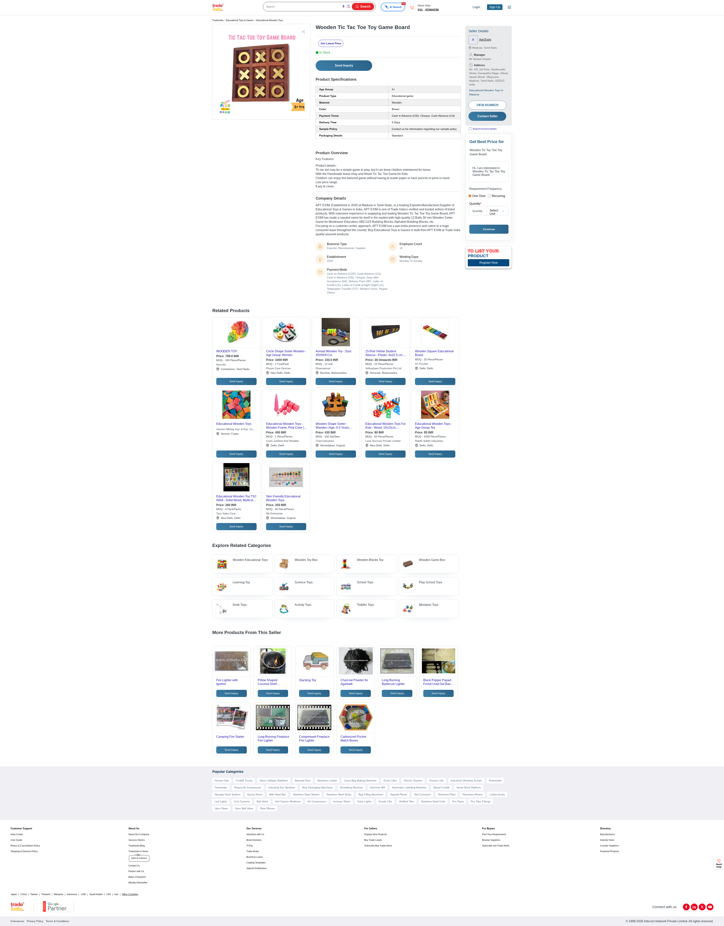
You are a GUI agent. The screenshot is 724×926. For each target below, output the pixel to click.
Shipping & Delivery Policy (24, 851)
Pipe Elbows (267, 808)
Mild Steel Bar (277, 794)
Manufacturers (607, 834)
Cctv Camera (242, 801)
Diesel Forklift (441, 787)
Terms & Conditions (57, 921)
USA (108, 894)
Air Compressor (317, 801)
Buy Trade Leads (373, 840)
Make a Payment (137, 877)
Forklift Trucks (244, 780)
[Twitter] (702, 907)
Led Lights (221, 801)
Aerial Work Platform (468, 787)
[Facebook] (686, 907)
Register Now (488, 262)
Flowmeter (221, 787)
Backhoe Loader (327, 780)
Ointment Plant (447, 794)
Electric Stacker (413, 780)
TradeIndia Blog (136, 845)
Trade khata (252, 851)
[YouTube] (710, 907)
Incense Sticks (341, 801)
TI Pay (249, 845)
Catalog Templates (256, 862)
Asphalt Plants (398, 794)
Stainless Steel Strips (338, 794)
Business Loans (254, 857)
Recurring (498, 196)
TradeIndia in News (138, 851)
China (24, 894)
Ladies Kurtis (497, 794)
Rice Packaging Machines (317, 787)
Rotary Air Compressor (247, 787)
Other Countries (130, 894)
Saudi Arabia (96, 894)
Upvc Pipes (221, 808)
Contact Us (134, 865)
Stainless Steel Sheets (306, 794)
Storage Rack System (227, 794)
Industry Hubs (607, 840)
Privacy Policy (35, 921)
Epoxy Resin (254, 794)
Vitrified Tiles (406, 801)
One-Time (478, 196)
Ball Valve (262, 801)
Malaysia (58, 894)
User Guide (16, 840)
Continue (489, 229)
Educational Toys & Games (240, 20)
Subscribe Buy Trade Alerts (378, 845)
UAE (83, 894)
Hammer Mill (377, 787)
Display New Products (375, 834)
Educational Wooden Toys (269, 20)
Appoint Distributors (256, 868)
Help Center (17, 834)
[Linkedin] (694, 907)
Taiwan (34, 894)
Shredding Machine (351, 787)
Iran (116, 894)
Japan (14, 894)
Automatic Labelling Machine (409, 787)
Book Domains (254, 840)
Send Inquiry (344, 65)
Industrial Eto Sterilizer (281, 787)
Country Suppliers (609, 845)
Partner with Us (136, 871)
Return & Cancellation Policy (25, 845)
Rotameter (495, 780)
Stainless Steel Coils (433, 801)
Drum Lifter (390, 780)
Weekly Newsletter (137, 882)
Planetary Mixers (472, 794)
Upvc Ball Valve (244, 808)
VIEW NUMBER (487, 105)
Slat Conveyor (422, 794)
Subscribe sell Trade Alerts (495, 845)
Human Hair (222, 780)
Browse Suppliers (491, 840)
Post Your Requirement (494, 834)
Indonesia (72, 894)
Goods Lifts (385, 801)
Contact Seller (487, 116)
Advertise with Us (255, 834)
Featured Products (609, 851)
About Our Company (138, 834)
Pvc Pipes (458, 801)
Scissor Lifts (436, 780)
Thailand (45, 894)
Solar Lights (364, 801)
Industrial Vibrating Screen (466, 780)
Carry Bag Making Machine (360, 780)
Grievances (17, 921)
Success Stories (136, 840)
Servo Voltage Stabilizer (274, 780)
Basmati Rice (303, 780)
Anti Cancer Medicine (288, 801)
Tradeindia (217, 20)
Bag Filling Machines (370, 794)
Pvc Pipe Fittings (481, 801)
